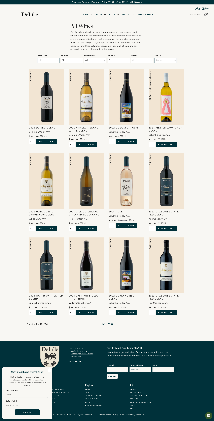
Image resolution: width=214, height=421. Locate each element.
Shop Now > (134, 2)
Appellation (89, 55)
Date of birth (11, 401)
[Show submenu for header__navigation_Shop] (105, 14)
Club (112, 14)
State (154, 365)
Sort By (134, 55)
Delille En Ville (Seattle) (52, 396)
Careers (134, 399)
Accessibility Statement (134, 415)
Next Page (107, 324)
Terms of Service (104, 415)
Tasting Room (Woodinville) (53, 389)
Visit (85, 14)
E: (81, 354)
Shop (98, 14)
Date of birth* (137, 365)
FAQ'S (132, 405)
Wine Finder (145, 14)
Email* (111, 365)
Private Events (47, 402)
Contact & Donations (140, 402)
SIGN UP (27, 412)
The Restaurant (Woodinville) (54, 392)
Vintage (111, 55)
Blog (87, 402)
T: (75, 356)
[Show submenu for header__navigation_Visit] (91, 14)
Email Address (11, 390)
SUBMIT (112, 376)
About (126, 14)
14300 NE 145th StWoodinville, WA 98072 (78, 349)
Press (133, 408)
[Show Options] (172, 369)
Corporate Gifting (94, 396)
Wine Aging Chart (93, 405)
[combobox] (161, 370)
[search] (175, 60)
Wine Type (42, 55)
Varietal (64, 55)
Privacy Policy (118, 415)
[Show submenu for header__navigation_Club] (118, 14)
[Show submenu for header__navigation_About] (133, 14)
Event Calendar (48, 399)
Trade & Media (137, 392)
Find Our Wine (91, 399)
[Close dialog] (49, 370)
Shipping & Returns (139, 396)
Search (157, 55)
